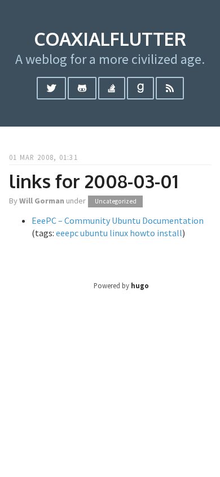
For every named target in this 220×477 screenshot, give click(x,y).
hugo (140, 285)
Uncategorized (116, 201)
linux (118, 232)
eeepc (67, 232)
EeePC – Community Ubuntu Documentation (118, 220)
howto (142, 232)
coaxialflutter (110, 38)
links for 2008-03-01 (93, 181)
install (169, 232)
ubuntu (94, 232)
